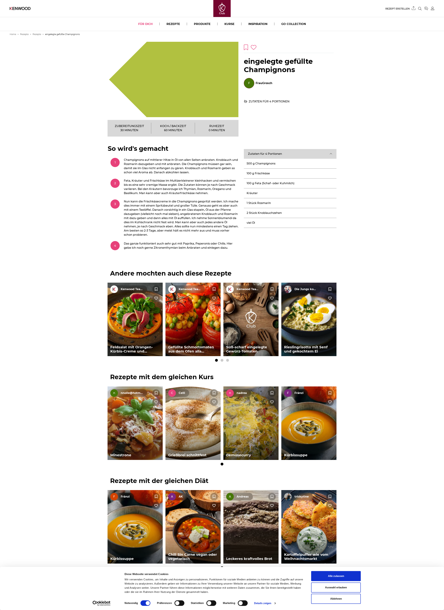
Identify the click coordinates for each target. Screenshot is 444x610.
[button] (290, 154)
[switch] (179, 603)
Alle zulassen (336, 575)
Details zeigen (262, 603)
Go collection (293, 24)
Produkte (202, 24)
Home (13, 34)
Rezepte (173, 24)
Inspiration (257, 24)
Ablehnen (336, 598)
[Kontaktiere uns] (427, 8)
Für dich (145, 24)
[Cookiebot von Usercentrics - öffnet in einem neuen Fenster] (101, 603)
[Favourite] (156, 289)
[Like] (156, 298)
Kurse (229, 24)
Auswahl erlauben (336, 587)
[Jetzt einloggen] (432, 8)
